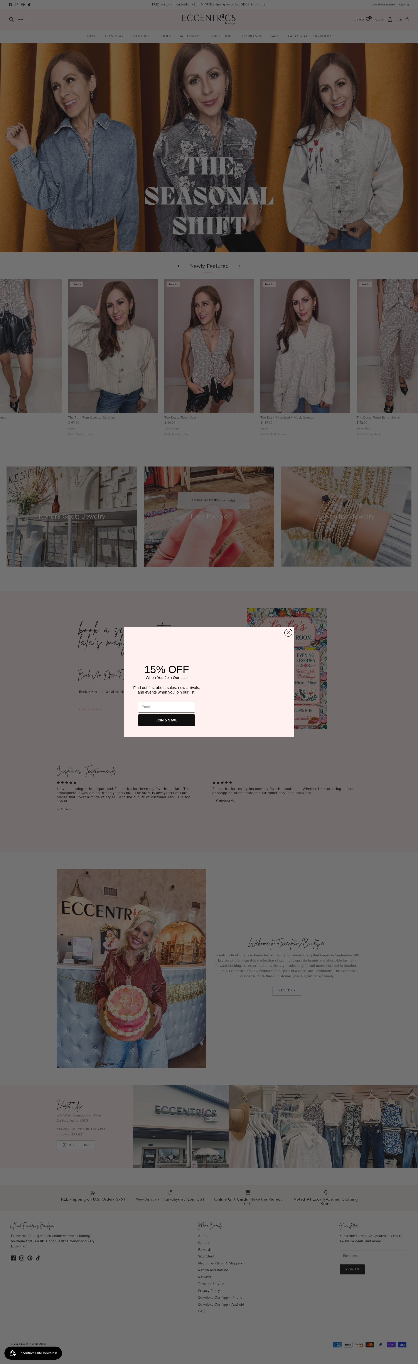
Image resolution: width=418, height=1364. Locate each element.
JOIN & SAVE (166, 720)
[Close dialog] (288, 631)
